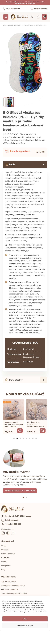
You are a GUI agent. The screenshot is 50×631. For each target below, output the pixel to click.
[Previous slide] (6, 62)
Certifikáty (5, 558)
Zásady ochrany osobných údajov (14, 593)
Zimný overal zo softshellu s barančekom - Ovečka (35, 424)
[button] (31, 16)
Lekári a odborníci (8, 554)
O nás (3, 546)
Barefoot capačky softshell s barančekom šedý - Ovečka (13, 424)
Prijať (25, 619)
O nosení (4, 550)
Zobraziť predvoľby (25, 625)
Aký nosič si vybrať (8, 581)
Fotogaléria (5, 566)
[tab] (14, 438)
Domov (5, 25)
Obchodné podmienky (9, 589)
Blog (3, 569)
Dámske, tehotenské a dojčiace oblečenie (20, 25)
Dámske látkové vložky (40, 25)
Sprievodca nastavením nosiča (13, 585)
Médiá (3, 562)
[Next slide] (43, 62)
